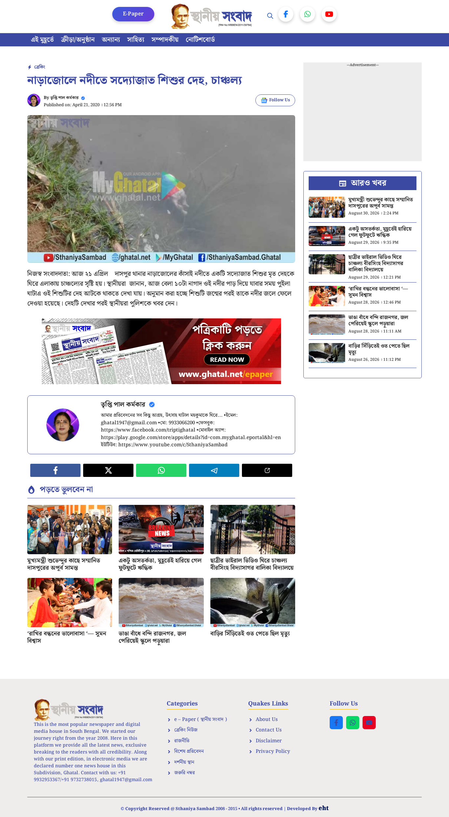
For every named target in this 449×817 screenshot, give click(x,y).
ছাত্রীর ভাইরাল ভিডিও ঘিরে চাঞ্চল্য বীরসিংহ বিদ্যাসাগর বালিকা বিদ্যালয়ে (252, 564)
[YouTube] (329, 14)
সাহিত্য (135, 40)
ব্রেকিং (39, 67)
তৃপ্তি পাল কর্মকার (64, 97)
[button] (270, 16)
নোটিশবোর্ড (200, 40)
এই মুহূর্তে (42, 40)
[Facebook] (286, 14)
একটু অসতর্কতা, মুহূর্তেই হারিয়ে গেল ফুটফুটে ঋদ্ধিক (160, 564)
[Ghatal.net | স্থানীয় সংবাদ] (213, 16)
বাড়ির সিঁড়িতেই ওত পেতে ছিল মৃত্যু (250, 633)
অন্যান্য (111, 40)
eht (324, 808)
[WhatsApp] (307, 14)
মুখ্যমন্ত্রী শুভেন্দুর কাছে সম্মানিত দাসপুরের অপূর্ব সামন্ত (63, 564)
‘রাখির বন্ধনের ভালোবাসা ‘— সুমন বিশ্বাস (66, 637)
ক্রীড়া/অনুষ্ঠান (78, 40)
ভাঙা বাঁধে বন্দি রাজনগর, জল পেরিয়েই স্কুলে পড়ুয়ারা (152, 637)
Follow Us (279, 100)
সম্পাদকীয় (165, 40)
